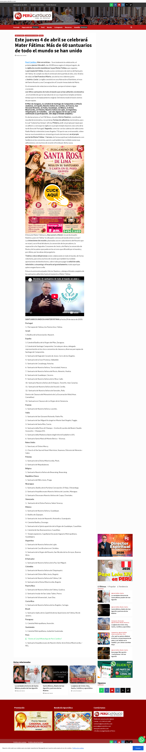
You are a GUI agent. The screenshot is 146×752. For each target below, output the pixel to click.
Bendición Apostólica (37, 5)
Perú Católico (30, 62)
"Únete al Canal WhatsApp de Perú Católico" (45, 639)
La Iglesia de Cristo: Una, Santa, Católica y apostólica (81, 687)
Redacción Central (21, 55)
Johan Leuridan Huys (116, 634)
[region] (73, 747)
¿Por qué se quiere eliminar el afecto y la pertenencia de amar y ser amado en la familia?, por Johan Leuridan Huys (121, 640)
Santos (27, 681)
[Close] (144, 745)
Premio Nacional (51, 5)
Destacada (82, 678)
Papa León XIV (30, 27)
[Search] (131, 27)
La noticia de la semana (31, 35)
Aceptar (138, 748)
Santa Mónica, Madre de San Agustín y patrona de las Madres (53, 688)
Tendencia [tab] (123, 586)
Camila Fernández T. (77, 691)
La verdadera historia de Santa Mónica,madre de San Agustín (26, 687)
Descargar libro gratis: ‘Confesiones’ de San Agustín (119, 654)
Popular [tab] (112, 586)
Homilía (80, 27)
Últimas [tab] (102, 586)
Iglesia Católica (19, 35)
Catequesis (58, 27)
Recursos (68, 27)
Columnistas (114, 632)
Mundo (49, 27)
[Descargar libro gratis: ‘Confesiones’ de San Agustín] (104, 653)
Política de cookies (78, 748)
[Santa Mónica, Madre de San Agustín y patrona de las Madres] (54, 674)
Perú (42, 27)
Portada (16, 27)
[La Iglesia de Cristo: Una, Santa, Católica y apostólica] (83, 674)
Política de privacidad (35, 742)
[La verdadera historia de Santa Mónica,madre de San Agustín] (26, 674)
